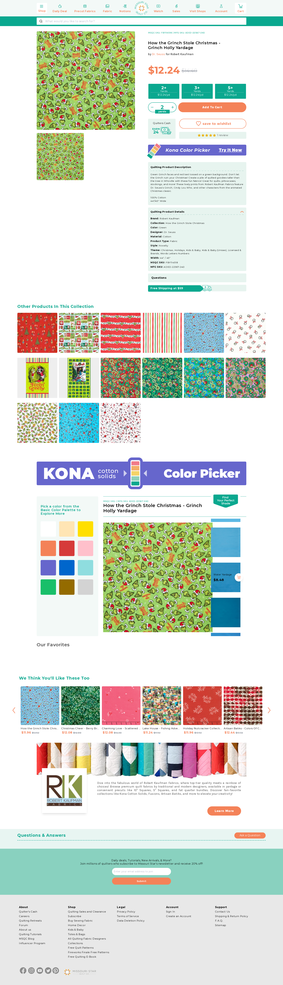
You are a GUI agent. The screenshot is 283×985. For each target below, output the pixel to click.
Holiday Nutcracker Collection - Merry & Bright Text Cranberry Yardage (202, 728)
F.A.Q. (219, 920)
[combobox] (141, 21)
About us (25, 929)
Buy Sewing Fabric (80, 920)
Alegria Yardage (223, 539)
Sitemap (220, 925)
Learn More (224, 811)
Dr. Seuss (158, 54)
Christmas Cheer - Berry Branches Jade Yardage (80, 728)
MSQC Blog (26, 938)
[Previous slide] (13, 710)
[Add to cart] (239, 542)
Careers (24, 916)
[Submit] (41, 21)
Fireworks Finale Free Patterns (88, 952)
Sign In (170, 911)
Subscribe (74, 916)
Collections (75, 943)
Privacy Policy (126, 911)
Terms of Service (128, 916)
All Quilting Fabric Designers (87, 938)
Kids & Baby (76, 929)
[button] (42, 7)
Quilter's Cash (28, 911)
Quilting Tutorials (30, 934)
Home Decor (76, 925)
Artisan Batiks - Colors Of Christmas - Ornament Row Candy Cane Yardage (243, 728)
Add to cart (212, 107)
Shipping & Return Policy (231, 916)
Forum (23, 925)
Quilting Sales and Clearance (87, 911)
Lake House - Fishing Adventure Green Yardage (161, 728)
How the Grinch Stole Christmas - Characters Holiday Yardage (40, 728)
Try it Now (230, 150)
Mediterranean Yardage (223, 610)
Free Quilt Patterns (81, 947)
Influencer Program (32, 943)
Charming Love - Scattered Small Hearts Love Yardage (121, 728)
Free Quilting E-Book (82, 956)
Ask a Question (250, 835)
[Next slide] (269, 710)
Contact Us (222, 911)
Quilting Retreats (30, 920)
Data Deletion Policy (130, 920)
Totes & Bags (76, 934)
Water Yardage (223, 574)
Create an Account (178, 916)
